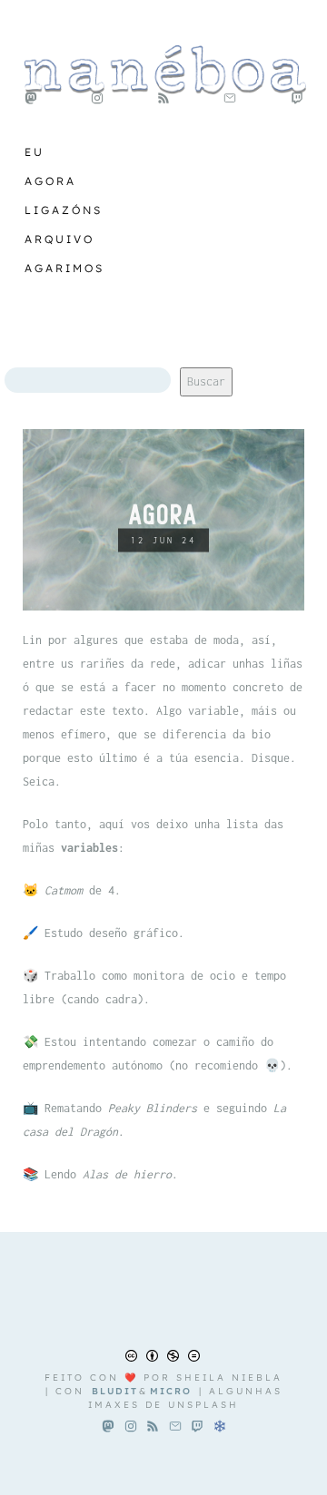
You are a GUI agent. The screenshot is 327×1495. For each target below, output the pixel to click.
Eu (35, 152)
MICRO (171, 1391)
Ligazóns (64, 210)
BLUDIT (115, 1391)
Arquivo (59, 239)
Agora (50, 181)
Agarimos (64, 268)
